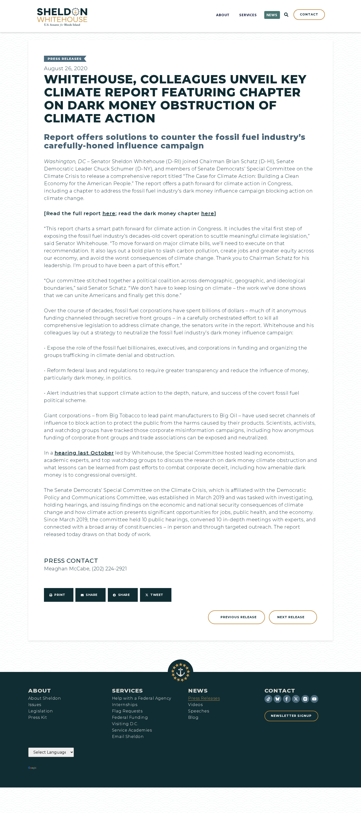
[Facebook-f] (287, 699)
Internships (124, 705)
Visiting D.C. (125, 724)
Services (127, 690)
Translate (51, 768)
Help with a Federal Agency (141, 698)
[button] (58, 595)
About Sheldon (44, 698)
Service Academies (132, 730)
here (108, 213)
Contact (279, 690)
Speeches (198, 711)
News (198, 690)
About (39, 690)
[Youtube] (314, 699)
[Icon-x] (296, 699)
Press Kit (37, 717)
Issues (34, 705)
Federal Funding (130, 717)
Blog (193, 717)
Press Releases (65, 59)
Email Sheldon (128, 736)
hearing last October (84, 453)
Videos (195, 705)
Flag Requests (127, 711)
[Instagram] (305, 699)
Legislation (40, 711)
